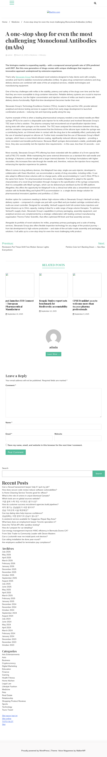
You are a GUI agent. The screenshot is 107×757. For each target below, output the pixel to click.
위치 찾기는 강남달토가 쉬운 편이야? (18, 507)
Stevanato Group (23, 77)
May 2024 (6, 624)
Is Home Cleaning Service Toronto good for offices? (25, 493)
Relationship (7, 698)
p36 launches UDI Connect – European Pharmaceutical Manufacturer (20, 305)
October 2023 (8, 645)
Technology (7, 707)
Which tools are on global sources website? (21, 498)
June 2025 (6, 587)
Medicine (33, 55)
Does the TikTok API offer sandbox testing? (21, 525)
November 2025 (9, 572)
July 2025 (6, 584)
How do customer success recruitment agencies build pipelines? (30, 504)
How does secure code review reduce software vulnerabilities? (29, 490)
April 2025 (6, 592)
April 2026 (6, 557)
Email (9, 434)
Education (6, 669)
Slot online (6, 718)
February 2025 (8, 598)
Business (6, 660)
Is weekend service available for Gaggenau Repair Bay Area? (29, 519)
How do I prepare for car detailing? (17, 528)
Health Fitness (8, 678)
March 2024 (7, 630)
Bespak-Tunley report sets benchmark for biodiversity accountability (53, 303)
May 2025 (6, 590)
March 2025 (7, 595)
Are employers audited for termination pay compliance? (26, 542)
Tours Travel (7, 710)
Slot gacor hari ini (9, 716)
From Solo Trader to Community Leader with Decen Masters (28, 533)
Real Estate (7, 695)
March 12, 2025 (22, 55)
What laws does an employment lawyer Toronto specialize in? (29, 522)
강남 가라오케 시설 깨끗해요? (15, 510)
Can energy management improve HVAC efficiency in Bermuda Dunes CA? (35, 531)
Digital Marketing (9, 666)
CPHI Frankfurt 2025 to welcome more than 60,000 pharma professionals (85, 305)
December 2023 (9, 639)
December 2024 (9, 604)
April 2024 (6, 627)
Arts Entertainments (11, 654)
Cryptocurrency (9, 663)
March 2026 (7, 560)
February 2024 (8, 633)
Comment (11, 385)
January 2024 (8, 636)
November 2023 (9, 642)
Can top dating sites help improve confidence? (22, 513)
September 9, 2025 (81, 314)
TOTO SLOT (7, 721)
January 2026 (8, 566)
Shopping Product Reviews (14, 701)
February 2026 (8, 563)
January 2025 (8, 601)
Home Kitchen (8, 681)
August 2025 (7, 581)
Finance (5, 672)
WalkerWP (80, 751)
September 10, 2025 (15, 314)
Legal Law (6, 683)
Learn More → (53, 354)
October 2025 (8, 575)
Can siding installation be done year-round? (21, 539)
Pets (4, 692)
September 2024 (9, 613)
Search (5, 468)
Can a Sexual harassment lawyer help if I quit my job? (25, 487)
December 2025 (9, 569)
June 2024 (6, 622)
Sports (5, 704)
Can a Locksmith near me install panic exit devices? (25, 536)
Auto (4, 657)
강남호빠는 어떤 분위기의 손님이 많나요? (20, 516)
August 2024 (7, 616)
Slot (3, 724)
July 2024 (6, 619)
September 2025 (9, 578)
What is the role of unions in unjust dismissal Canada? (26, 496)
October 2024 (8, 610)
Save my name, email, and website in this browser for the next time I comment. (45, 445)
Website (58, 434)
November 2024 (9, 607)
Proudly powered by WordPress (35, 751)
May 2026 (6, 555)
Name (9, 422)
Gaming (5, 675)
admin (10, 55)
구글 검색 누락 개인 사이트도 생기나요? (19, 501)
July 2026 (6, 552)
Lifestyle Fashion (9, 686)
